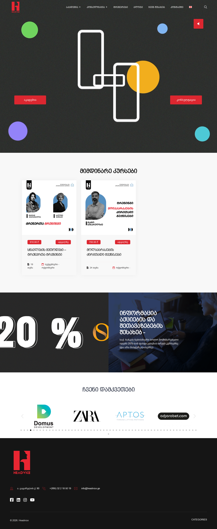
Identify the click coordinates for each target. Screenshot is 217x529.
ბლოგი (138, 7)
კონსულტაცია (96, 7)
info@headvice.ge (90, 488)
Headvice (24, 520)
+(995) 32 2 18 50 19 (60, 488)
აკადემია (72, 7)
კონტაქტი (177, 7)
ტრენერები (120, 7)
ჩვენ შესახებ (157, 7)
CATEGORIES (199, 519)
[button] (21, 430)
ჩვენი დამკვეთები (108, 389)
